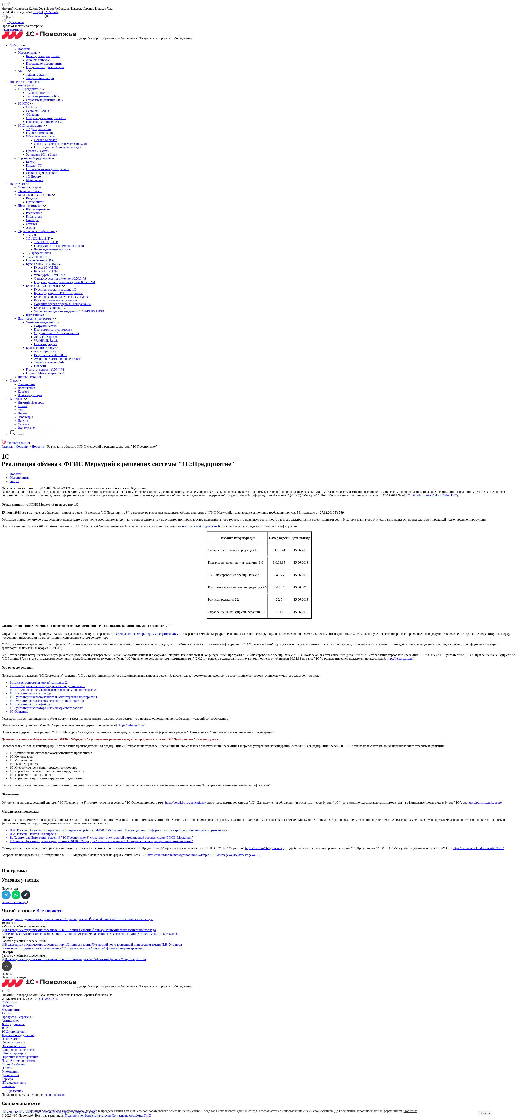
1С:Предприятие (13, 1024)
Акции (14, 481)
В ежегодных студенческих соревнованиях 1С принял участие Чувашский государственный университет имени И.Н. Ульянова (90, 933)
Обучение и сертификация (20, 1057)
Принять (485, 1113)
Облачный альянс (14, 1046)
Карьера (7, 1079)
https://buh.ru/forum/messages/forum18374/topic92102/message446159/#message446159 (204, 855)
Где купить (15, 1091)
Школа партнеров (14, 1053)
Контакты (8, 1086)
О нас (6, 1068)
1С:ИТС (7, 1028)
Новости (38, 446)
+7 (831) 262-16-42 (45, 12)
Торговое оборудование (18, 1035)
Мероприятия (19, 477)
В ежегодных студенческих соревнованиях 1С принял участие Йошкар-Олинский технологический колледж (77, 919)
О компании (10, 1071)
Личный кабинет (13, 1064)
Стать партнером (13, 1042)
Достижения (10, 1075)
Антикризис (10, 1020)
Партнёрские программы (19, 1060)
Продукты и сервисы (17, 1017)
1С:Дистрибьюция (14, 1031)
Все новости (49, 910)
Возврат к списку (14, 902)
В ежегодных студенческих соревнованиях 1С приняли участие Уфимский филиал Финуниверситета (72, 948)
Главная (7, 446)
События (22, 446)
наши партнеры (12, 29)
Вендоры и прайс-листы (18, 1049)
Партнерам (10, 1038)
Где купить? (15, 22)
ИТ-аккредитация (14, 1082)
